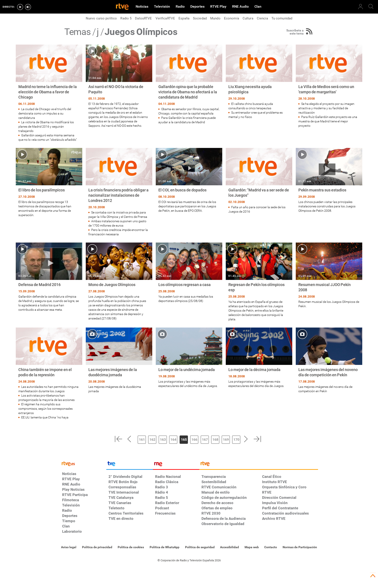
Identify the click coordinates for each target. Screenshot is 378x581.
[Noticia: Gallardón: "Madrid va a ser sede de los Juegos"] (259, 181)
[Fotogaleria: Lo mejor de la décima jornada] (259, 358)
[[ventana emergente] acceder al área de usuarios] (360, 6)
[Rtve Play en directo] (20, 7)
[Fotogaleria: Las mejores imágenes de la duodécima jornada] (119, 360)
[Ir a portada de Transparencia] (258, 465)
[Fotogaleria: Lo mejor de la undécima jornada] (189, 358)
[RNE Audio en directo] (28, 7)
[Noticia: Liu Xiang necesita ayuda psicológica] (259, 82)
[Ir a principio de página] (373, 576)
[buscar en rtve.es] (371, 6)
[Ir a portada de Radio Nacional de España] (176, 465)
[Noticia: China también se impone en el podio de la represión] (49, 374)
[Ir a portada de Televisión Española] (129, 465)
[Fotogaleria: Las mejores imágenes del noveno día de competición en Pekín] (329, 360)
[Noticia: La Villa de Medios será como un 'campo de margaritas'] (329, 86)
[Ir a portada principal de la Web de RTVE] (83, 463)
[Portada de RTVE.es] (122, 7)
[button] (118, 439)
